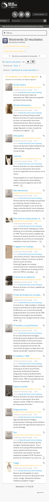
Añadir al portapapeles (44, 85)
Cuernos (17, 156)
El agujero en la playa (23, 246)
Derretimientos (20, 190)
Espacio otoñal (20, 386)
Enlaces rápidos (27, 14)
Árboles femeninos (22, 105)
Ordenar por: (8, 66)
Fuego (16, 463)
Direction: (6, 70)
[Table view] (32, 62)
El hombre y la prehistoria (25, 325)
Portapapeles (15, 14)
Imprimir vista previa (12, 62)
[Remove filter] (28, 46)
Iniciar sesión (39, 14)
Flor (15, 432)
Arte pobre (18, 135)
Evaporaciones (20, 409)
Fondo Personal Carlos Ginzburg (30, 92)
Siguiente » (41, 492)
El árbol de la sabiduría (24, 277)
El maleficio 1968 (21, 356)
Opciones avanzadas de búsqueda (24, 56)
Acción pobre (19, 84)
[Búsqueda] (44, 20)
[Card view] (28, 62)
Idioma (21, 14)
